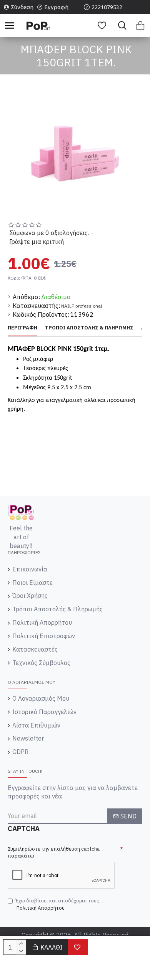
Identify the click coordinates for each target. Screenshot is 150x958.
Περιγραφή (22, 328)
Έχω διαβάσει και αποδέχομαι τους (57, 904)
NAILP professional (81, 306)
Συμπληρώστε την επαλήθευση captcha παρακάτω (54, 852)
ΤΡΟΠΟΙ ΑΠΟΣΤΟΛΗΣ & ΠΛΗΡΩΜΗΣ (89, 328)
